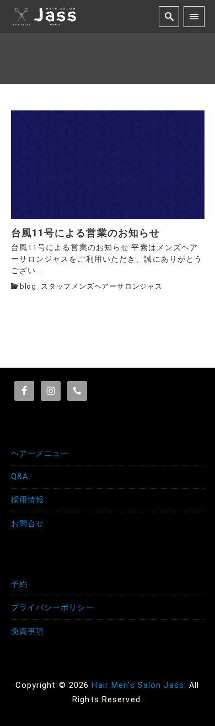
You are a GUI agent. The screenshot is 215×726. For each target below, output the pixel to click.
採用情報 (27, 500)
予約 (19, 584)
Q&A (19, 476)
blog (28, 286)
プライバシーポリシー (52, 607)
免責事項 (27, 631)
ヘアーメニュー (40, 453)
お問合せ (27, 523)
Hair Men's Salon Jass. (139, 685)
